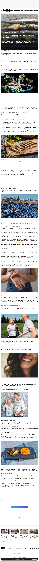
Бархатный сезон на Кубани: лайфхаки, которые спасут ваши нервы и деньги (24, 536)
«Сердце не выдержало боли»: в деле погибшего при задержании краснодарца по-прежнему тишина (5, 536)
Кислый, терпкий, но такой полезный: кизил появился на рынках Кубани (16, 483)
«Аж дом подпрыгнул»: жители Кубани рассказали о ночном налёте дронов (17, 480)
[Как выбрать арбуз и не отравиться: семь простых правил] (34, 531)
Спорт (29, 10)
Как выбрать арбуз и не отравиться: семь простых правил (34, 536)
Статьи (9, 32)
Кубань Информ (5, 32)
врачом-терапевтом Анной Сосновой (24, 53)
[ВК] (32, 548)
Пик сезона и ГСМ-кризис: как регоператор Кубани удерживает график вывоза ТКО (19, 478)
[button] (34, 559)
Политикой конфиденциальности (19, 559)
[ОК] (36, 548)
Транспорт (33, 10)
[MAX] (30, 548)
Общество (17, 10)
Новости (12, 10)
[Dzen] (34, 548)
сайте (29, 475)
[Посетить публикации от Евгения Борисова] (2, 501)
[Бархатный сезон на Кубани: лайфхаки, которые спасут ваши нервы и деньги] (24, 531)
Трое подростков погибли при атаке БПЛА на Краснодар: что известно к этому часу (19, 481)
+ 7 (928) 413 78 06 (24, 557)
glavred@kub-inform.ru (16, 557)
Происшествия (23, 10)
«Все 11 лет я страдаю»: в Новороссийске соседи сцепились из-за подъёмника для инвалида (14, 536)
